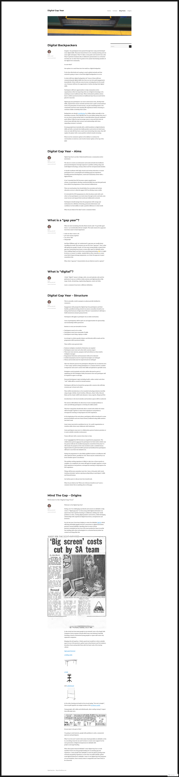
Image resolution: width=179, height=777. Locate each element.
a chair (66, 672)
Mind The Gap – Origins (64, 495)
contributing (81, 113)
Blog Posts (122, 10)
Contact (115, 10)
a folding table (68, 655)
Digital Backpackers (62, 45)
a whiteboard (70, 686)
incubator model (95, 705)
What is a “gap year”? (63, 220)
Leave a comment (52, 58)
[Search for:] (119, 46)
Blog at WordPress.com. (61, 770)
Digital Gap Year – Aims (64, 151)
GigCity (99, 522)
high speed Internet (69, 651)
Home (109, 10)
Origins (129, 10)
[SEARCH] (130, 46)
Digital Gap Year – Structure (68, 295)
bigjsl (49, 54)
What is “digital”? (60, 271)
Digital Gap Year (56, 10)
